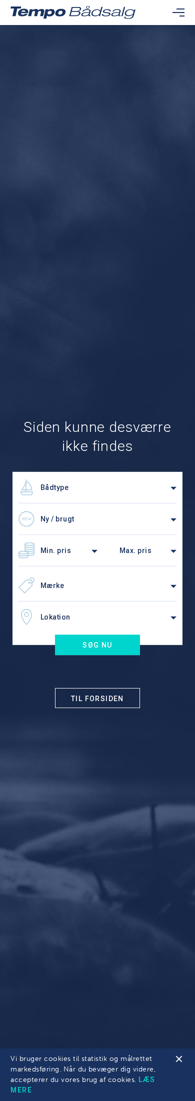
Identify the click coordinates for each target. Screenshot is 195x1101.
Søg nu (97, 645)
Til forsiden (97, 698)
